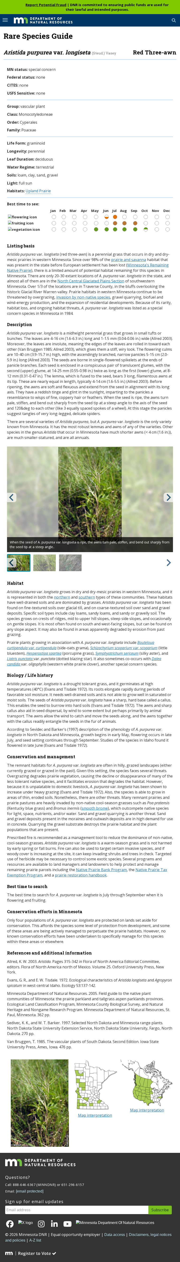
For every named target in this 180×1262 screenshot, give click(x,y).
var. (124, 647)
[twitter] (25, 1223)
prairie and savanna (128, 259)
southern (87, 597)
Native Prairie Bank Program (101, 869)
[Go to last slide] (11, 497)
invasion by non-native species (83, 297)
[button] (18, 563)
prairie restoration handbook (81, 875)
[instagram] (41, 1224)
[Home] (39, 20)
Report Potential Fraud (46, 4)
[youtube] (67, 1224)
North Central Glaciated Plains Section (90, 281)
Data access (114, 1235)
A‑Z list (35, 1240)
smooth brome (95, 808)
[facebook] (10, 1224)
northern (62, 597)
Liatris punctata (20, 658)
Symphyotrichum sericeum (117, 653)
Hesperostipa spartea (43, 653)
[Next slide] (168, 497)
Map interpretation (95, 1115)
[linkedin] (54, 1224)
